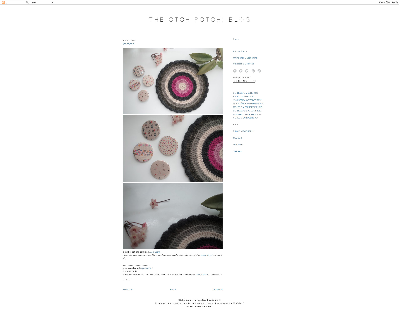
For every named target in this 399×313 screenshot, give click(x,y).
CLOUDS (237, 138)
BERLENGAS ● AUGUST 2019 (247, 111)
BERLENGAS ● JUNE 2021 (245, 93)
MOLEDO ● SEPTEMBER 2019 (247, 107)
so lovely (128, 43)
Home (173, 289)
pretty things (206, 255)
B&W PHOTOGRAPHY (244, 131)
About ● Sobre (240, 51)
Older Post (218, 289)
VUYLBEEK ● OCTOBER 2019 (247, 100)
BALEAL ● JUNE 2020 (243, 96)
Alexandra (155, 252)
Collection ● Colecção (243, 64)
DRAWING (238, 144)
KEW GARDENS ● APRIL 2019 (247, 114)
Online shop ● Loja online (245, 58)
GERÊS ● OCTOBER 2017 (245, 118)
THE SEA (237, 151)
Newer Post (128, 289)
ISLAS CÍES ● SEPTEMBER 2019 (248, 103)
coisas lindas (202, 274)
